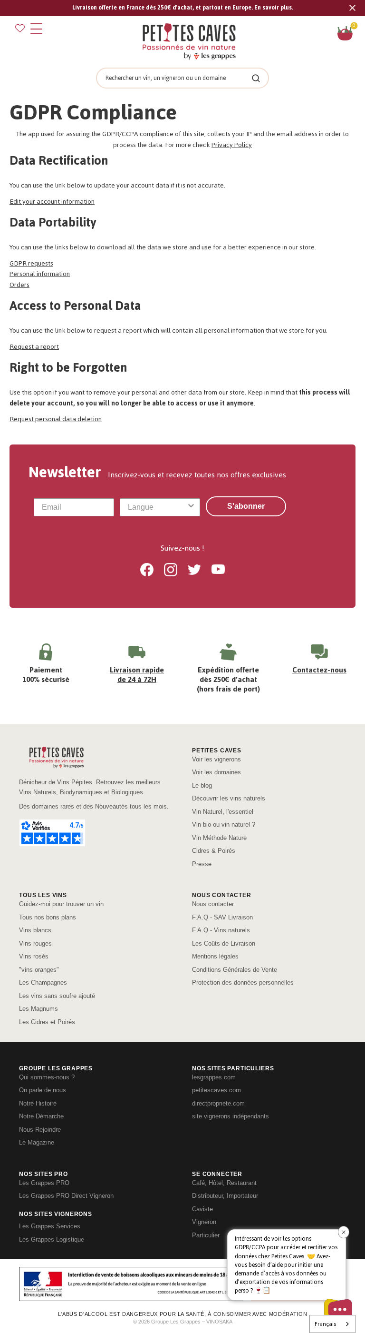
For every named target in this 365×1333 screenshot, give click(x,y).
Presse (201, 864)
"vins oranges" (39, 969)
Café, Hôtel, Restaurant (224, 1182)
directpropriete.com (218, 1103)
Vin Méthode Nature (219, 837)
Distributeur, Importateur (225, 1195)
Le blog (202, 785)
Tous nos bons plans (47, 917)
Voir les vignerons (216, 759)
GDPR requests (31, 263)
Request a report (34, 346)
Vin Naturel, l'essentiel (222, 811)
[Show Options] (191, 507)
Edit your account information (52, 201)
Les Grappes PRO (44, 1182)
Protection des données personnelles (243, 982)
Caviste (202, 1209)
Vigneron (204, 1221)
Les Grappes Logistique (51, 1239)
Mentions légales (215, 956)
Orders (19, 284)
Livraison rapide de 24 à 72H (137, 674)
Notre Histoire (38, 1103)
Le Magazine (36, 1142)
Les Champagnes (43, 982)
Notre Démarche (41, 1116)
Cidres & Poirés (213, 850)
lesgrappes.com (214, 1077)
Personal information (40, 273)
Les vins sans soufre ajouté (57, 995)
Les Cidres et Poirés (47, 1022)
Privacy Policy (231, 144)
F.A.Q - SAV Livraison (222, 917)
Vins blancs (35, 930)
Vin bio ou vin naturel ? (223, 824)
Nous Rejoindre (40, 1129)
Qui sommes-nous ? (47, 1077)
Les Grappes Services (49, 1226)
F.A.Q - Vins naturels (221, 930)
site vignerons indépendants (230, 1116)
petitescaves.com (216, 1090)
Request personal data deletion (56, 419)
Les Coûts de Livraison (223, 943)
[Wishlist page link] (20, 28)
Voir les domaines (216, 772)
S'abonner (246, 506)
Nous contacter (213, 904)
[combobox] (157, 507)
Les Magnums (38, 1008)
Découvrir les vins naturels (228, 798)
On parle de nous (42, 1090)
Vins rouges (35, 943)
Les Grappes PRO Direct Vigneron (66, 1195)
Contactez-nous (319, 669)
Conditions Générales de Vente (234, 969)
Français (325, 1324)
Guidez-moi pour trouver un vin (61, 904)
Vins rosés (33, 956)
